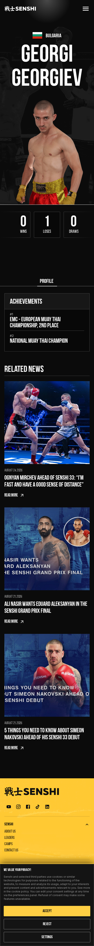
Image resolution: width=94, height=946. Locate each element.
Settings (47, 937)
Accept (47, 911)
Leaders (9, 838)
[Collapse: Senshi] (87, 824)
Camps (8, 844)
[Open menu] (86, 8)
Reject (47, 924)
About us (10, 832)
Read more (11, 495)
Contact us (11, 851)
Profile (47, 281)
